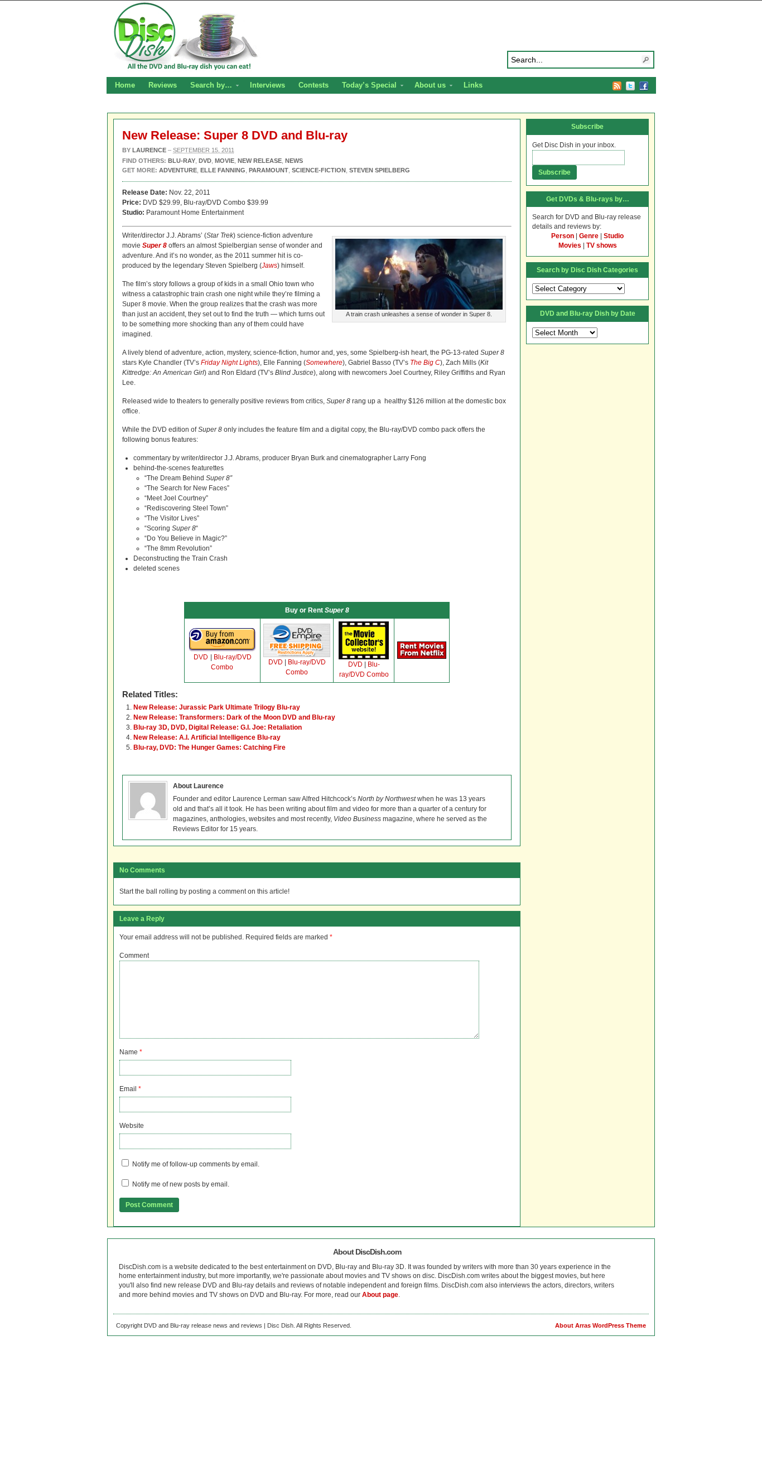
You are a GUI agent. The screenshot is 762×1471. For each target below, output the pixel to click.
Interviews (267, 85)
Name (128, 1052)
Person (562, 236)
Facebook (643, 85)
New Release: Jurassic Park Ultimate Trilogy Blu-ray (216, 707)
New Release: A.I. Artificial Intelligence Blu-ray (207, 737)
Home (125, 85)
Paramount (268, 170)
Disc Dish (381, 37)
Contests (313, 85)
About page (380, 1295)
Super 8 (154, 245)
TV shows (601, 245)
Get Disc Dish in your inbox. (574, 145)
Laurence (149, 150)
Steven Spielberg (379, 170)
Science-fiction (319, 170)
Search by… (208, 86)
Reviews (162, 85)
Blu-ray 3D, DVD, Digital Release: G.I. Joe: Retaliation (217, 727)
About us (427, 86)
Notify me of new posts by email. (180, 1184)
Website (131, 1126)
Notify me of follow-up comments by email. (195, 1164)
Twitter (630, 85)
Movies (569, 245)
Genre (589, 236)
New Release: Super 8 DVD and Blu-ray (235, 135)
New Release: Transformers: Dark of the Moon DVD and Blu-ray (234, 717)
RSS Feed (617, 85)
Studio (614, 236)
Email (128, 1089)
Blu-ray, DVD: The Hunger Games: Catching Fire (209, 747)
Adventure (178, 170)
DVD (201, 657)
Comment (134, 955)
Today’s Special (366, 86)
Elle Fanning (222, 170)
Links (473, 85)
